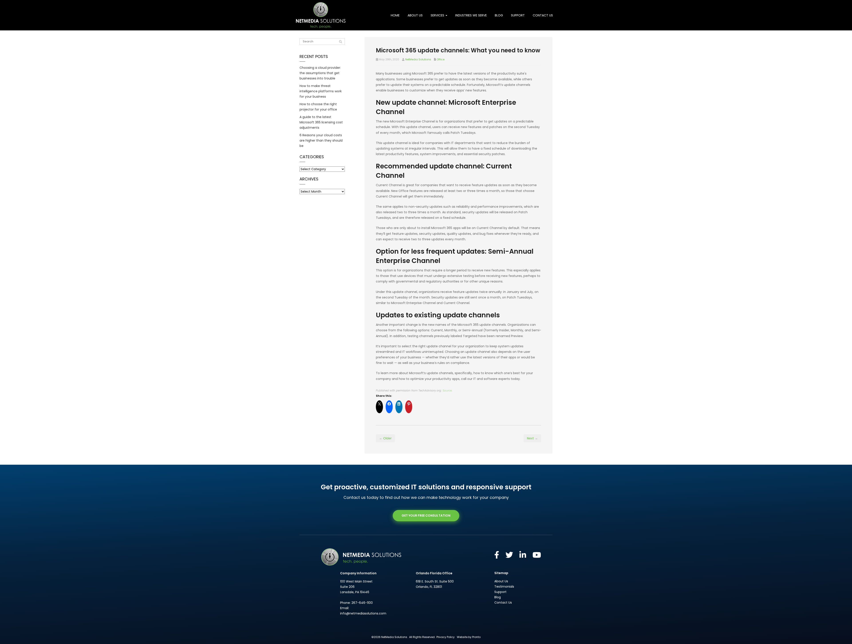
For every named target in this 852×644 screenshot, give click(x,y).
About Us (415, 15)
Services (438, 15)
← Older (385, 438)
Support (518, 15)
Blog (499, 15)
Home (395, 15)
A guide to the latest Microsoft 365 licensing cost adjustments (321, 122)
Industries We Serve (471, 15)
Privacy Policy (445, 637)
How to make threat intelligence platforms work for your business (321, 91)
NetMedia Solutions (418, 59)
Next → (532, 438)
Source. (447, 390)
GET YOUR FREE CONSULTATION (426, 515)
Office (440, 59)
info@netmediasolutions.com (363, 613)
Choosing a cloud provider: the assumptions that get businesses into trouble (320, 73)
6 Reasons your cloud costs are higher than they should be (321, 140)
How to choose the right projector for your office (318, 107)
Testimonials (504, 586)
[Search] (340, 41)
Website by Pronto (469, 637)
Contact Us (543, 15)
